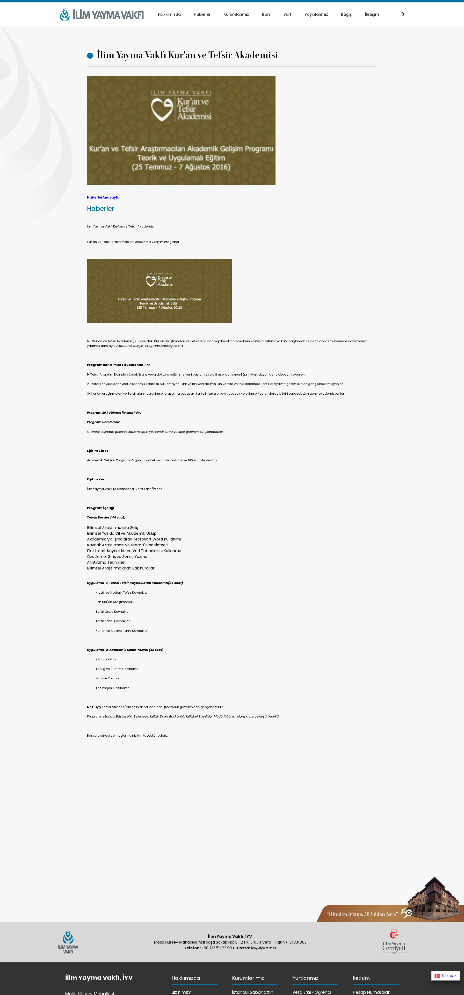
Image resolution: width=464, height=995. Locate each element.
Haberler (202, 14)
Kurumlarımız (236, 14)
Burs (266, 14)
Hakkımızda (169, 14)
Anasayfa (111, 197)
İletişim (372, 14)
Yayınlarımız (316, 14)
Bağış (346, 14)
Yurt (287, 14)
